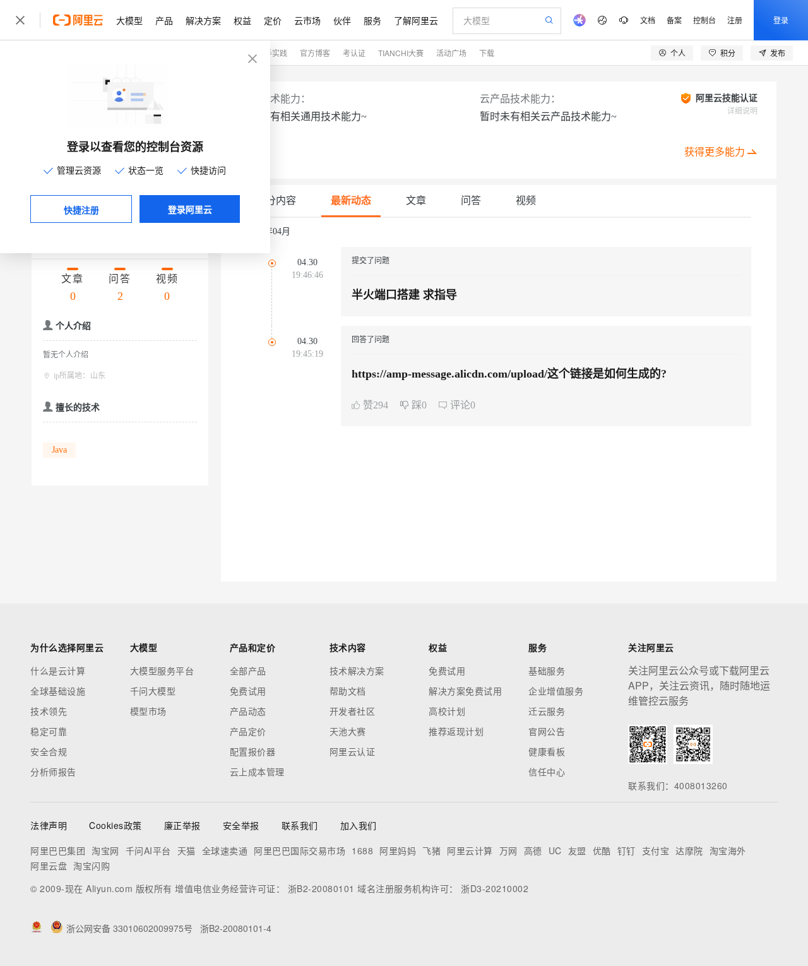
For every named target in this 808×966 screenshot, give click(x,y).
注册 (734, 20)
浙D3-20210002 (494, 888)
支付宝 (656, 850)
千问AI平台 (148, 850)
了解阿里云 (416, 20)
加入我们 (358, 825)
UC (555, 850)
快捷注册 (81, 209)
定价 (273, 20)
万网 (508, 850)
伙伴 (342, 20)
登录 (780, 20)
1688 (362, 850)
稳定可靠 (48, 731)
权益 (242, 20)
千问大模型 (153, 690)
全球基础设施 (57, 690)
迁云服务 (546, 711)
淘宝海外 (728, 850)
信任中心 (546, 771)
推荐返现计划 (456, 731)
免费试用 (248, 690)
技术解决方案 (357, 670)
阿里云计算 (470, 850)
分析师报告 (53, 771)
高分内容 (276, 200)
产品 (164, 20)
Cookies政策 (115, 825)
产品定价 (248, 731)
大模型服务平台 (162, 670)
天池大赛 (348, 731)
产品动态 (248, 711)
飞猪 (431, 850)
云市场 (307, 20)
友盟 (577, 850)
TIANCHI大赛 (401, 52)
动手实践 (272, 52)
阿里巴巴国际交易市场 (299, 850)
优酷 (602, 850)
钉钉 (626, 850)
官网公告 (546, 731)
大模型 (129, 20)
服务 (372, 20)
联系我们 (300, 825)
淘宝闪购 (91, 865)
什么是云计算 (57, 670)
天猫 (186, 850)
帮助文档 (348, 690)
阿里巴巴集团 (57, 850)
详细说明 (742, 111)
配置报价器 (253, 751)
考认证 (354, 52)
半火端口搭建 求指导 (404, 295)
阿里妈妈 (397, 850)
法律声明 (48, 825)
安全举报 (241, 825)
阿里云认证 (353, 751)
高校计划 (447, 711)
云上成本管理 (257, 771)
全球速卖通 (225, 850)
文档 (647, 20)
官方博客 (315, 52)
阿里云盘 (48, 865)
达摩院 (689, 850)
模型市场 (148, 711)
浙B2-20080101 (321, 888)
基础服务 (546, 670)
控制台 (704, 20)
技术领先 (48, 711)
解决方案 (203, 20)
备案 (674, 20)
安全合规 (48, 751)
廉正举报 (182, 825)
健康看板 (546, 751)
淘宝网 (105, 850)
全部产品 (248, 670)
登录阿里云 (190, 209)
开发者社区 (353, 711)
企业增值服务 (555, 690)
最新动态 (351, 200)
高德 (533, 850)
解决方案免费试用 (465, 690)
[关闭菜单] (20, 20)
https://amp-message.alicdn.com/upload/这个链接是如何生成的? (509, 373)
